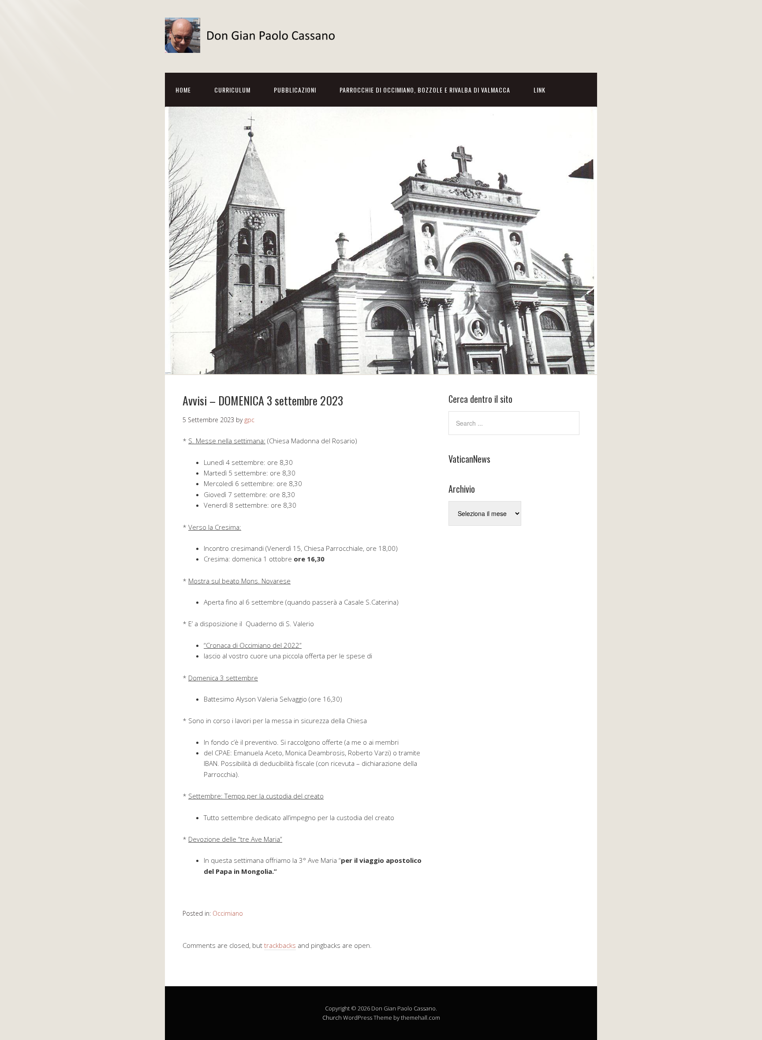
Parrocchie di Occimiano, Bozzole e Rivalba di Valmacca (425, 89)
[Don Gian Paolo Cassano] (253, 45)
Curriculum (232, 89)
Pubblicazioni (295, 89)
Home (183, 89)
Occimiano (228, 913)
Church (332, 1017)
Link (539, 89)
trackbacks (280, 945)
